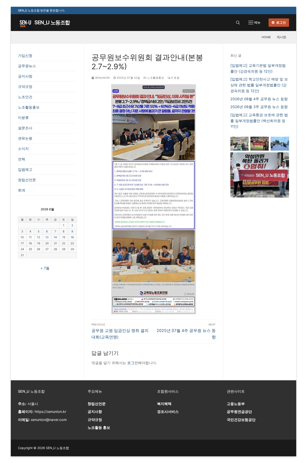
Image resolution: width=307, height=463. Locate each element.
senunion (102, 77)
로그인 (280, 22)
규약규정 (25, 86)
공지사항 (25, 76)
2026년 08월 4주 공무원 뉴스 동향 (259, 99)
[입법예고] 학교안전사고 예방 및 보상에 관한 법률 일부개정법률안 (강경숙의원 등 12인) (259, 85)
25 (30, 249)
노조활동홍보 (155, 77)
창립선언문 (27, 180)
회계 (21, 190)
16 (72, 237)
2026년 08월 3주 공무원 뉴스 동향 (259, 107)
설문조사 (25, 128)
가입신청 (25, 55)
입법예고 (25, 169)
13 (47, 237)
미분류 (23, 117)
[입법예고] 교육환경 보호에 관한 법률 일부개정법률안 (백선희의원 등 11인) (259, 121)
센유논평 (25, 138)
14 (55, 237)
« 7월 (45, 268)
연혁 (21, 159)
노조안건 (25, 97)
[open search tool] (238, 23)
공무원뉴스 (27, 66)
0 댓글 (175, 77)
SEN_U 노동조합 (52, 23)
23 (72, 243)
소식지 (23, 148)
